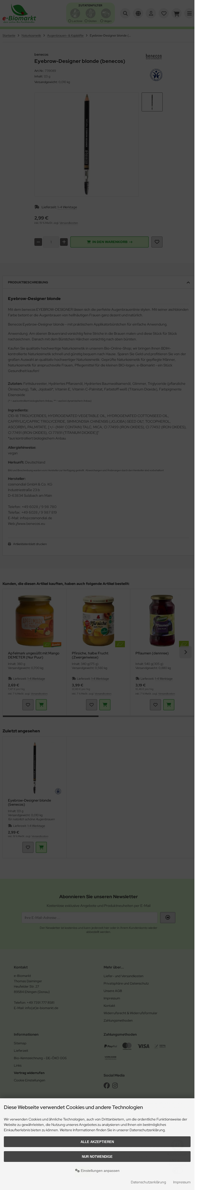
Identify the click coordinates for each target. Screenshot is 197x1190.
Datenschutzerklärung (148, 1182)
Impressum (182, 1182)
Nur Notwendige (97, 1157)
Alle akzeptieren (97, 1142)
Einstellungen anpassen (100, 1171)
